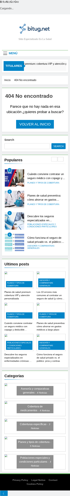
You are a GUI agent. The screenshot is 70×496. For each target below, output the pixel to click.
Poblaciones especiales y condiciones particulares (42, 225)
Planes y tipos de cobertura (43, 183)
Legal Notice (38, 480)
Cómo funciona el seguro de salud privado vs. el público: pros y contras (44, 241)
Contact (53, 480)
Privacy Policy (20, 480)
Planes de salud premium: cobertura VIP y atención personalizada (17, 295)
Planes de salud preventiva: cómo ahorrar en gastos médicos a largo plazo (44, 199)
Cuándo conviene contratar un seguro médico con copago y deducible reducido (45, 178)
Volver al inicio (35, 124)
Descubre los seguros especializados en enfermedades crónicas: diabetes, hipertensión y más (16, 361)
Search (9, 139)
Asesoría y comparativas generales (40, 247)
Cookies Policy (35, 484)
